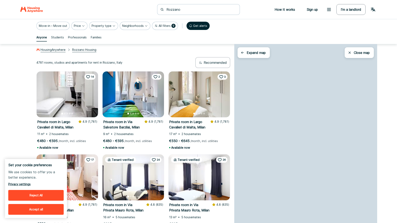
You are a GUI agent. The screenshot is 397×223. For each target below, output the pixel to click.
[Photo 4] (69, 113)
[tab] (41, 37)
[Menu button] (329, 9)
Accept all (36, 209)
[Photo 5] (72, 113)
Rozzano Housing (84, 49)
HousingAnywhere (53, 49)
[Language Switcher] (373, 9)
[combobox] (201, 9)
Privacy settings (19, 184)
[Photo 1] (62, 113)
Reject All (36, 195)
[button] (53, 26)
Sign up (312, 9)
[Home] (31, 9)
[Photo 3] (67, 113)
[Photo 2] (64, 113)
